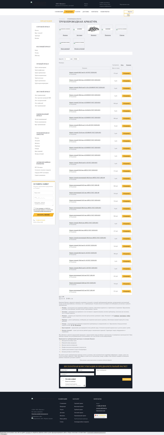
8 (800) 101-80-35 (105, 2)
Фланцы (37, 138)
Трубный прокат (42, 64)
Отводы (37, 148)
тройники (116, 315)
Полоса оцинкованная (40, 122)
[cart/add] (126, 73)
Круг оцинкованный (40, 124)
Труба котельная (39, 78)
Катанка (37, 38)
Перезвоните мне (124, 4)
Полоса (37, 30)
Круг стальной (38, 33)
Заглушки (37, 140)
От (63, 59)
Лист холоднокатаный (40, 100)
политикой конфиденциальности (42, 211)
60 (73, 325)
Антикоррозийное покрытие (43, 163)
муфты (128, 315)
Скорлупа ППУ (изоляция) (42, 172)
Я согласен (3, 434)
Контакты (94, 11)
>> (72, 298)
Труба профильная (39, 70)
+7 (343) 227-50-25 (40, 220)
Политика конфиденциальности (40, 414)
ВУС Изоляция (38, 167)
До (72, 59)
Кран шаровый (38, 151)
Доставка (86, 11)
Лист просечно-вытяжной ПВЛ (43, 98)
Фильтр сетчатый (39, 154)
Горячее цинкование (40, 175)
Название (128, 65)
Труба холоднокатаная (40, 75)
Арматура (37, 35)
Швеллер (37, 55)
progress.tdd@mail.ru (105, 6)
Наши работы (105, 11)
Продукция (69, 11)
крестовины (123, 315)
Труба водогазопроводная (41, 83)
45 (71, 325)
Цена (60, 59)
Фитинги (37, 143)
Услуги (77, 11)
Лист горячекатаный (40, 95)
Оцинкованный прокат (42, 114)
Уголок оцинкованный (41, 119)
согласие (41, 208)
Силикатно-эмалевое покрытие (43, 170)
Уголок (37, 53)
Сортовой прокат (43, 27)
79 (66, 298)
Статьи (61, 421)
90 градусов (78, 325)
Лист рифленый (39, 103)
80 (69, 298)
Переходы (37, 146)
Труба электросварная (40, 67)
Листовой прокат (43, 91)
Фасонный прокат (43, 46)
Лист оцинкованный (40, 105)
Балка (36, 50)
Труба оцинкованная (40, 80)
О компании (59, 11)
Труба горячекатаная (40, 72)
